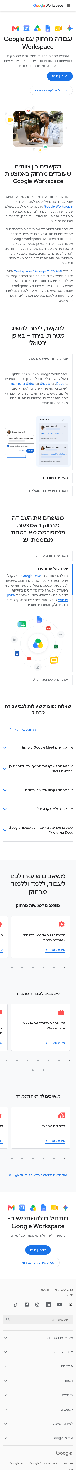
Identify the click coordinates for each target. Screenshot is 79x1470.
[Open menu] (69, 6)
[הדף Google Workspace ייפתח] (48, 5)
